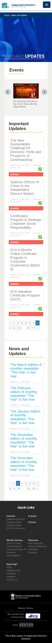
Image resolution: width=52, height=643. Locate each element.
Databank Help (13, 570)
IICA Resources (35, 543)
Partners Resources (37, 546)
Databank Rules (13, 525)
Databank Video (13, 522)
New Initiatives (13, 555)
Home (7, 15)
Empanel (32, 515)
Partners (32, 522)
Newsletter (33, 549)
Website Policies (26, 608)
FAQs (9, 567)
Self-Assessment (14, 546)
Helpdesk (10, 576)
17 (33, 327)
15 (28, 488)
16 (28, 327)
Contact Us (11, 579)
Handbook (11, 573)
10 (19, 327)
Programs (32, 552)
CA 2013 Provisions (15, 528)
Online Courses (13, 543)
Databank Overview (15, 518)
